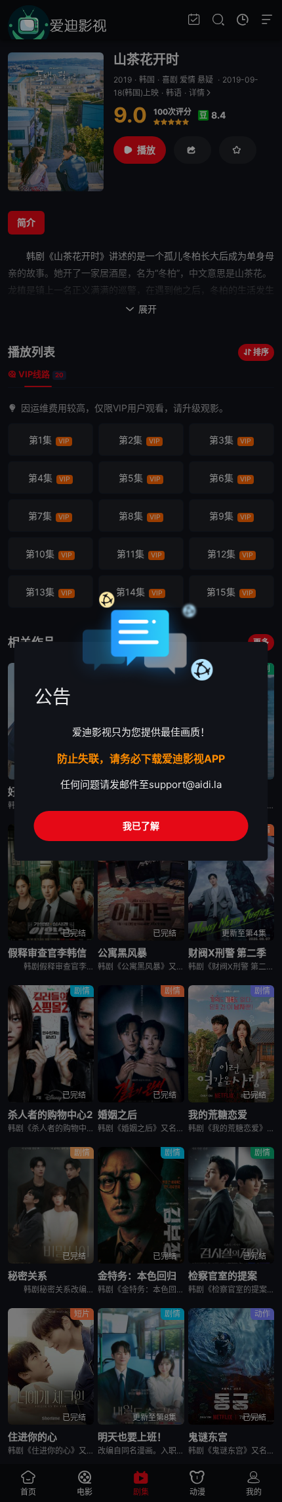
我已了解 (141, 825)
